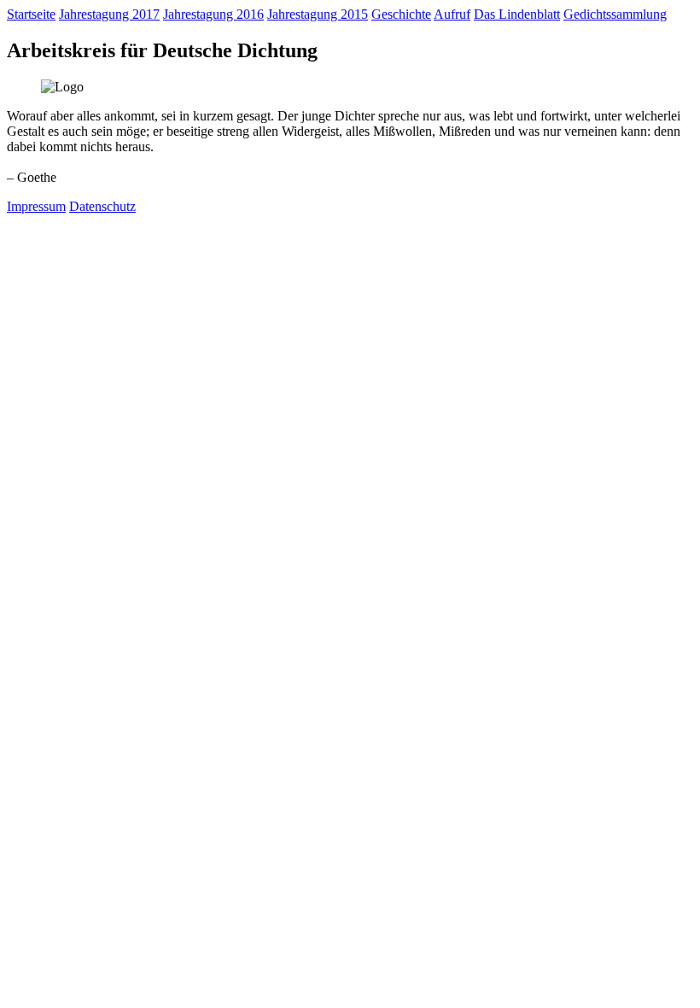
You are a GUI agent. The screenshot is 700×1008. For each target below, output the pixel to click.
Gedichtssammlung (615, 14)
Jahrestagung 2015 (317, 14)
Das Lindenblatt (517, 14)
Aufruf (452, 14)
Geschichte (401, 14)
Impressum (36, 206)
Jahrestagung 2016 (213, 14)
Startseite (31, 14)
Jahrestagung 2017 (109, 14)
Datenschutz (102, 206)
